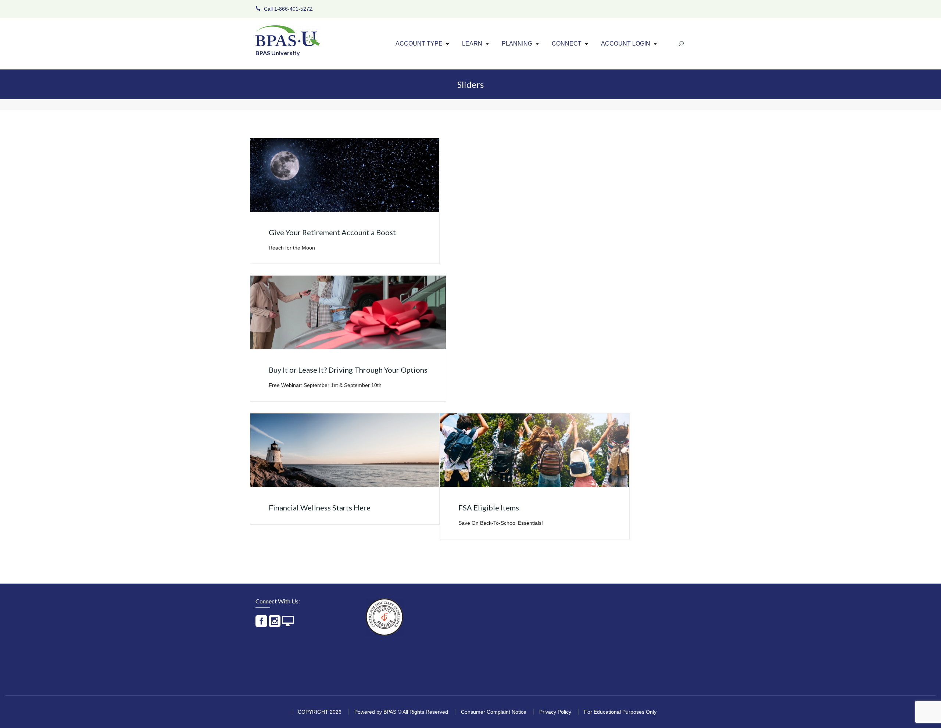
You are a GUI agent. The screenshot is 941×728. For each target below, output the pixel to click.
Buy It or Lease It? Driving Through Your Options (348, 369)
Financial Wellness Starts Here (320, 507)
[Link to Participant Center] (288, 624)
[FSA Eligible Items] (534, 450)
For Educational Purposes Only (620, 712)
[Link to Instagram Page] (274, 624)
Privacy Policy (555, 712)
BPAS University (277, 52)
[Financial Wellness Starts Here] (344, 450)
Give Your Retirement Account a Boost (332, 232)
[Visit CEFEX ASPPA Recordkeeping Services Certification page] (384, 617)
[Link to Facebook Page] (261, 624)
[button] (447, 44)
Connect (567, 43)
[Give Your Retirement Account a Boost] (344, 175)
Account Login (625, 43)
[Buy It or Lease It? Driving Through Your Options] (348, 312)
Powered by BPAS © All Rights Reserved (401, 712)
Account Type (419, 43)
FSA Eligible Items (488, 507)
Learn (472, 43)
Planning (517, 43)
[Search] (681, 43)
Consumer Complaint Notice (493, 712)
